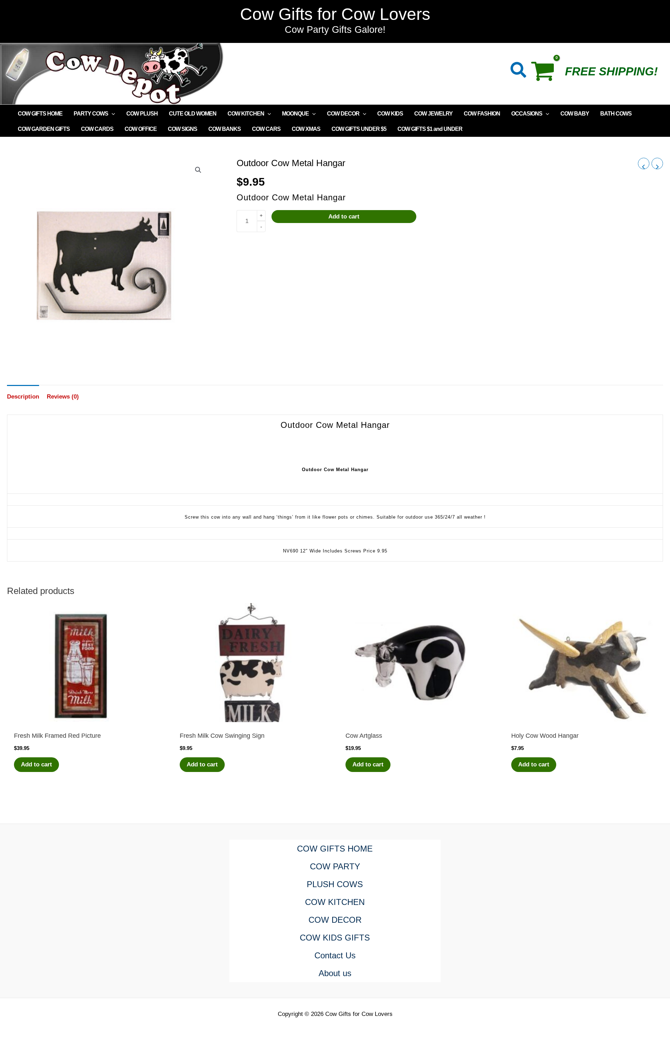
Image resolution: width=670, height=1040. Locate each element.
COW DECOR (343, 114)
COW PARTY (335, 866)
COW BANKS (224, 129)
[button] (519, 71)
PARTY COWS (91, 114)
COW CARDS (97, 129)
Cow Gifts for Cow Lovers (335, 14)
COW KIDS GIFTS (335, 937)
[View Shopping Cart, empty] (546, 73)
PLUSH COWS (335, 884)
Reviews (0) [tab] (63, 396)
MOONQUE (295, 114)
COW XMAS (306, 129)
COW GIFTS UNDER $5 (359, 129)
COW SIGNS (182, 129)
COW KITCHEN (246, 114)
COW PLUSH (142, 114)
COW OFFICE (141, 129)
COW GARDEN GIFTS (44, 129)
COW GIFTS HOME (40, 114)
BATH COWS (616, 114)
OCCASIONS (526, 114)
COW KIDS (390, 114)
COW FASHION (482, 114)
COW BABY (574, 114)
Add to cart (343, 216)
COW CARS (266, 129)
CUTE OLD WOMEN (192, 114)
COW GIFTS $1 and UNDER (429, 129)
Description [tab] (23, 396)
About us (335, 973)
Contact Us (335, 955)
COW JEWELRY (433, 114)
